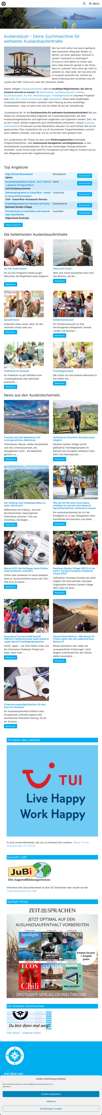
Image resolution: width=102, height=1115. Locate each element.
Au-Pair (28, 95)
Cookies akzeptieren (51, 1094)
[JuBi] (30, 880)
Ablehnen (51, 1101)
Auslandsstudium (13, 95)
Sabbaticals (55, 99)
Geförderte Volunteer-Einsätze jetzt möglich (74, 438)
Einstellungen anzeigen (51, 1108)
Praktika (79, 92)
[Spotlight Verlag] (53, 997)
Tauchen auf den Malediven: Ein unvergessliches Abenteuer (22, 438)
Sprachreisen (47, 92)
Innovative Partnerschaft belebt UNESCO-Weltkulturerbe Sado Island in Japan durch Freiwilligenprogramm (26, 639)
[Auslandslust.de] (3, 3)
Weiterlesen (11, 284)
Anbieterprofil (84, 176)
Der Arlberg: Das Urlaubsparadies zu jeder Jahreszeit (25, 504)
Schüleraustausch (64, 92)
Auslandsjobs (35, 99)
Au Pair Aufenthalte (15, 268)
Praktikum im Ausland (16, 371)
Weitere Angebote (13, 225)
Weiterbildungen (42, 95)
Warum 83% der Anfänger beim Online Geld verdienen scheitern (26, 569)
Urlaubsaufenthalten (32, 88)
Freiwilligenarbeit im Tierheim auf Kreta (27, 203)
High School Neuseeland (19, 174)
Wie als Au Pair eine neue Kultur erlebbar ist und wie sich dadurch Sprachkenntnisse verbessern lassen (74, 505)
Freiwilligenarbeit (61, 95)
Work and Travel (18, 99)
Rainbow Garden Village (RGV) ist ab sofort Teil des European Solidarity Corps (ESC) (74, 571)
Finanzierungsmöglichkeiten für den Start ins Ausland (25, 706)
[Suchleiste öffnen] (84, 3)
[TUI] (53, 835)
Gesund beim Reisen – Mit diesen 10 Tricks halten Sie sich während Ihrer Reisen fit (73, 639)
